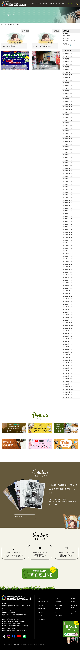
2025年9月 (67, 80)
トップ (40, 598)
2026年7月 (67, 53)
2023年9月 (67, 144)
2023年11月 (67, 139)
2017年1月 (67, 352)
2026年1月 (67, 69)
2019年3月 (67, 285)
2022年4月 (67, 189)
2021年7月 (67, 213)
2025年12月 (67, 72)
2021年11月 (67, 203)
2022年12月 (67, 168)
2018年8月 (67, 301)
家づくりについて (36, 3)
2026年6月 (67, 56)
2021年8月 (67, 211)
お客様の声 (41, 619)
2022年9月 (67, 176)
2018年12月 (67, 291)
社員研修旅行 (67, 36)
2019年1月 (67, 288)
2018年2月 (67, 317)
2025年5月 (67, 91)
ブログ (57, 598)
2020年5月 (67, 251)
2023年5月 (67, 155)
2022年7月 (67, 181)
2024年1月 (67, 133)
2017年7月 (67, 336)
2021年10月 (67, 205)
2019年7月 (67, 275)
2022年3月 (67, 192)
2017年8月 (67, 333)
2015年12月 (67, 387)
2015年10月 (67, 392)
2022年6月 (67, 184)
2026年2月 (67, 67)
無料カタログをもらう (21, 516)
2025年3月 (67, 96)
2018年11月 (67, 293)
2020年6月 (67, 248)
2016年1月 (67, 384)
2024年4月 (67, 125)
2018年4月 (67, 312)
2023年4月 (67, 157)
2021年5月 (67, 219)
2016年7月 (67, 368)
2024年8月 (67, 115)
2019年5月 (67, 280)
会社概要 (57, 609)
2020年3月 (67, 256)
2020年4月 (67, 253)
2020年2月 (67, 259)
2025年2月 (67, 99)
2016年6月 (67, 371)
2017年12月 (67, 323)
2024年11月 (67, 107)
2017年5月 (67, 341)
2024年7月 (67, 117)
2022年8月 (67, 179)
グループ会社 (58, 616)
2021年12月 (67, 200)
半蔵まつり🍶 (67, 45)
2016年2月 (67, 381)
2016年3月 (67, 379)
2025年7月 (67, 85)
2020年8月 (67, 243)
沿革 (56, 612)
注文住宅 (45, 3)
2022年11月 (67, 171)
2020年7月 (67, 245)
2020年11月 (68, 235)
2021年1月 (67, 229)
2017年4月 (67, 344)
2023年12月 (67, 136)
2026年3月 (67, 64)
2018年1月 (67, 320)
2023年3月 (67, 160)
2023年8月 (67, 147)
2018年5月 (67, 309)
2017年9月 (67, 331)
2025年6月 (67, 88)
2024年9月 (67, 112)
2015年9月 (67, 395)
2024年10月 (67, 109)
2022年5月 (67, 187)
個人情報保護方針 (74, 606)
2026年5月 (67, 59)
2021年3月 (67, 224)
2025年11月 (67, 75)
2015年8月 (67, 397)
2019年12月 (67, 264)
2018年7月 (67, 304)
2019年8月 (67, 272)
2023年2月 (67, 163)
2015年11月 (68, 389)
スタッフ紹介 (58, 605)
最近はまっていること (69, 40)
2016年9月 (67, 363)
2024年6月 (67, 120)
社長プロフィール (60, 602)
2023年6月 (67, 152)
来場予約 (73, 602)
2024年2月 (67, 131)
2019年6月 (67, 277)
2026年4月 (67, 61)
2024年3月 (67, 128)
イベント (64, 3)
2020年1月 (67, 261)
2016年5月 (67, 373)
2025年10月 (67, 77)
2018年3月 (67, 315)
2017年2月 (67, 349)
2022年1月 (67, 197)
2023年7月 (67, 149)
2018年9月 (67, 299)
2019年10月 (67, 269)
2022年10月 (67, 173)
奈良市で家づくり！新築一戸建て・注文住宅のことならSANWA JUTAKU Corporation (24, 644)
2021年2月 (67, 227)
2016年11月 (67, 357)
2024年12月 (67, 104)
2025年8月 (67, 83)
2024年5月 (67, 123)
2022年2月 (67, 195)
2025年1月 (67, 101)
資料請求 (73, 598)
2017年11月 (68, 325)
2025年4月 (67, 93)
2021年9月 (67, 208)
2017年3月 (67, 347)
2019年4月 (67, 283)
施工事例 (58, 3)
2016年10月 (67, 360)
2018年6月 (67, 307)
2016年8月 (67, 365)
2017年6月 (67, 339)
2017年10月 (67, 328)
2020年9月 (67, 240)
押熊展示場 (51, 3)
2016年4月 (67, 376)
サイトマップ (74, 612)
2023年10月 (67, 141)
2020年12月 (68, 232)
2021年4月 (67, 221)
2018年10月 (67, 296)
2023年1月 (67, 165)
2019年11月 (67, 267)
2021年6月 (67, 216)
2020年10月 (68, 237)
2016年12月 (67, 355)
